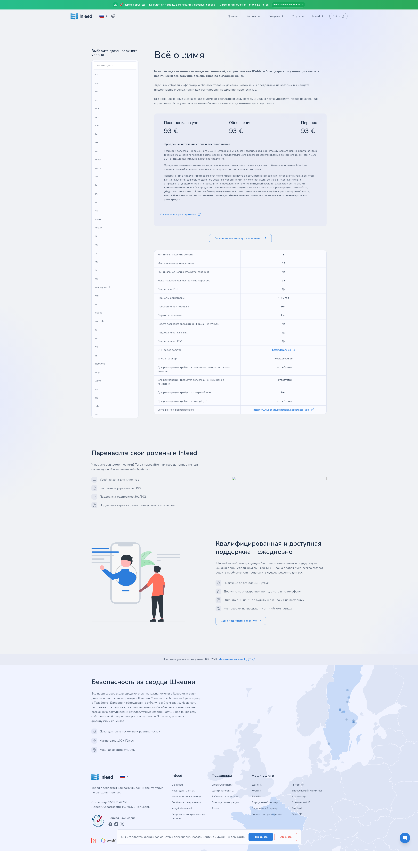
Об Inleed (177, 785)
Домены (257, 785)
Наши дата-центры (183, 790)
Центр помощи (221, 790)
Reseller (256, 796)
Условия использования (186, 796)
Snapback (297, 808)
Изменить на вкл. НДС (235, 659)
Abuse (215, 808)
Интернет (298, 785)
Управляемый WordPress (307, 790)
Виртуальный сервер (265, 802)
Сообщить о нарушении (186, 802)
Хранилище (299, 796)
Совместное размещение (267, 814)
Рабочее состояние (223, 796)
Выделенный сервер (265, 808)
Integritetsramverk (182, 808)
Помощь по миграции (225, 802)
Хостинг (256, 790)
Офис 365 (298, 814)
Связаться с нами (222, 785)
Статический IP (301, 802)
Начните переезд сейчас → (288, 4)
